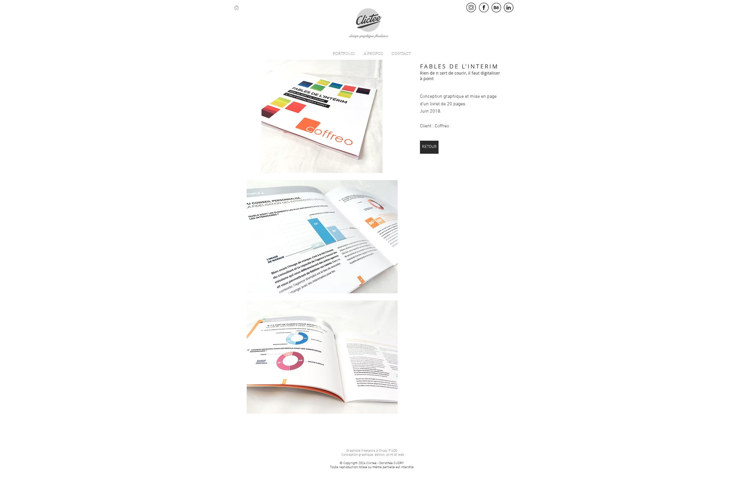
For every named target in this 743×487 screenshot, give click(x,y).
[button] (322, 116)
